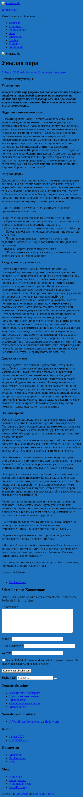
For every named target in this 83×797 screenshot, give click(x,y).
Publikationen (17, 29)
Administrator (28, 72)
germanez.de (9, 9)
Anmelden (15, 776)
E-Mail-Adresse (12, 645)
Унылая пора (17, 699)
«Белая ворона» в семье (24, 703)
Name (6, 638)
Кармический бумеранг (24, 693)
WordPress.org (18, 787)
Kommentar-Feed (20, 783)
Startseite (14, 22)
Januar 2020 (16, 736)
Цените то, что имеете (24, 696)
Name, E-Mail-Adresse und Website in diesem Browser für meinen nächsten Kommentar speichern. (40, 662)
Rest (12, 33)
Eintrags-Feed (17, 780)
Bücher (13, 40)
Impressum (16, 47)
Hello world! (52, 721)
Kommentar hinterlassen (52, 72)
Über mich (15, 26)
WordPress (22, 793)
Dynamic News (44, 793)
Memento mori (18, 706)
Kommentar (10, 607)
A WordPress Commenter (24, 721)
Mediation (15, 36)
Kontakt (14, 43)
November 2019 (19, 740)
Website (6, 653)
